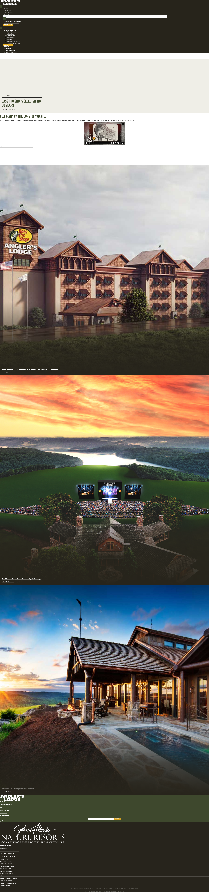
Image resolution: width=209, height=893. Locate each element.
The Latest (6, 95)
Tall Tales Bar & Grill (13, 43)
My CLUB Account (7, 854)
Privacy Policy (108, 888)
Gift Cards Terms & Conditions (93, 891)
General (5, 372)
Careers (3, 848)
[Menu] (1, 6)
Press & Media (5, 845)
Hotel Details (11, 32)
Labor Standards (133, 888)
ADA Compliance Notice (9, 851)
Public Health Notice (8, 856)
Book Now (8, 25)
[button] (4, 18)
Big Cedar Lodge (8, 581)
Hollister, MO (9, 35)
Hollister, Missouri (11, 23)
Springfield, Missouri (12, 21)
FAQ (1, 807)
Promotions (7, 10)
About (6, 9)
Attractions (10, 34)
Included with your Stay (15, 41)
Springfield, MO (10, 30)
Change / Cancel (10, 52)
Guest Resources (9, 12)
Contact (6, 14)
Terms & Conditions (120, 888)
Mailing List (5, 810)
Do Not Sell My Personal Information (114, 891)
